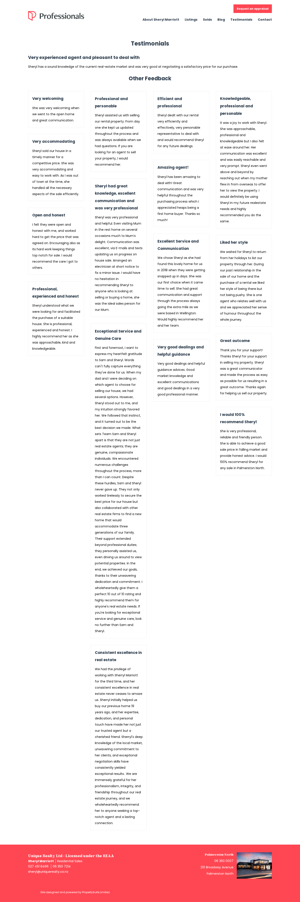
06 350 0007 (223, 861)
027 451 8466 (38, 866)
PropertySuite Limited (96, 892)
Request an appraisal (253, 9)
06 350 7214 (62, 866)
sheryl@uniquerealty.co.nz (48, 871)
